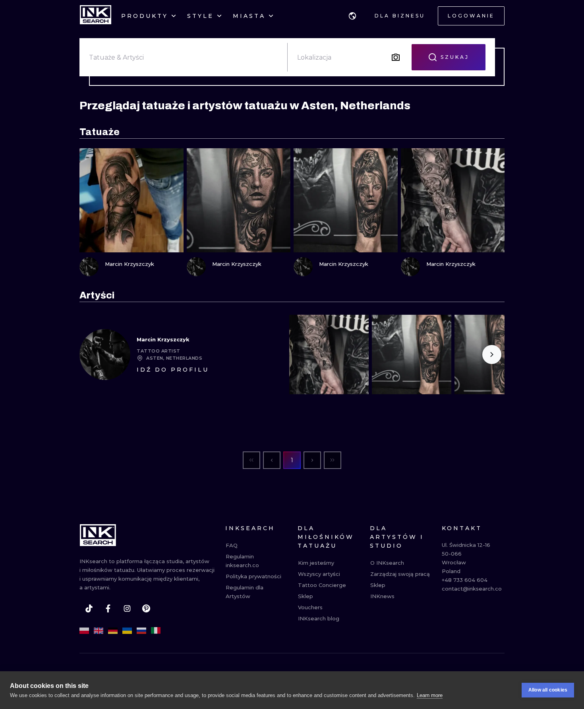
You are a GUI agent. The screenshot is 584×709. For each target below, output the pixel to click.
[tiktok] (89, 608)
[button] (352, 15)
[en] (98, 630)
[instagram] (127, 608)
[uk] (127, 630)
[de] (113, 630)
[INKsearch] (95, 16)
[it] (156, 630)
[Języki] (352, 15)
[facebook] (108, 608)
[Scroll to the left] (301, 354)
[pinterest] (146, 608)
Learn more (430, 695)
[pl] (84, 630)
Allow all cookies (547, 690)
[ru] (141, 630)
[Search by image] (395, 57)
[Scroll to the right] (491, 354)
